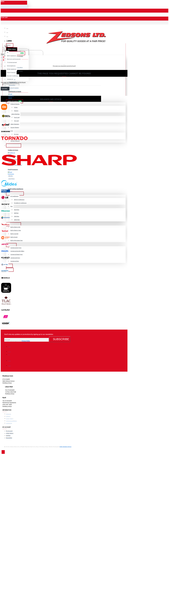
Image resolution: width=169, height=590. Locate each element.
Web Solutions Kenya (65, 446)
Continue (4, 88)
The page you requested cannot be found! (64, 66)
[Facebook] (10, 345)
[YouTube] (10, 364)
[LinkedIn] (10, 359)
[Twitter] (10, 350)
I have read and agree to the (18, 341)
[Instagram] (10, 355)
